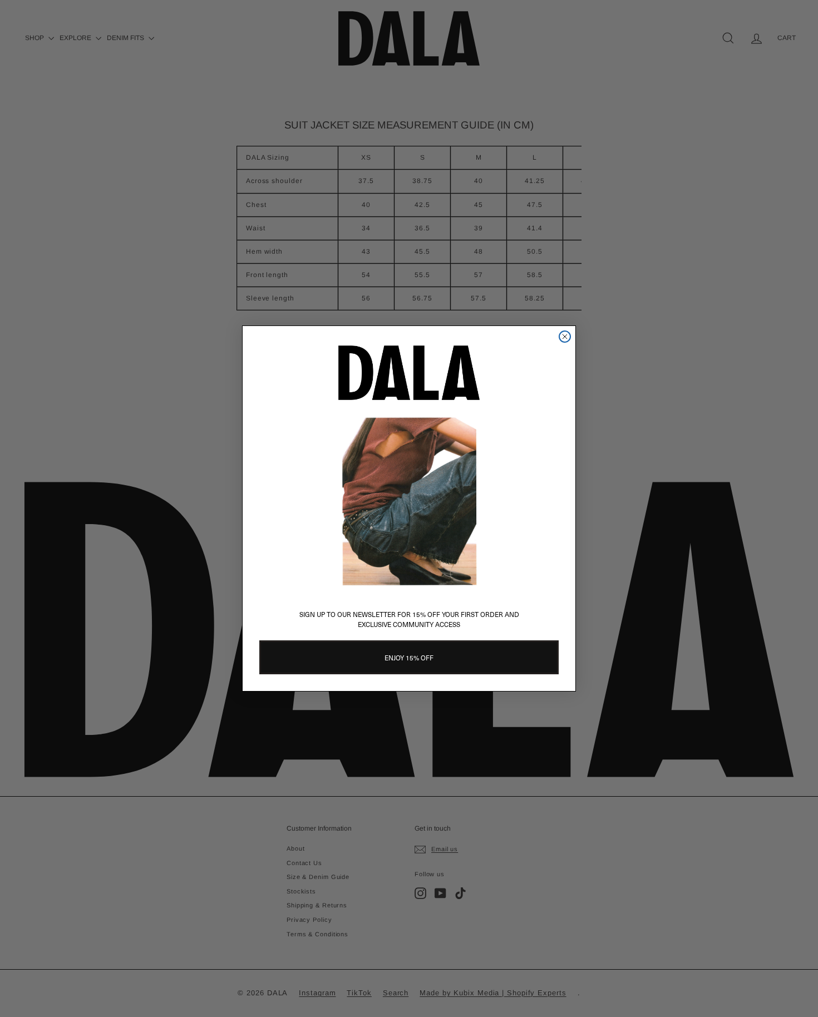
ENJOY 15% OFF (409, 658)
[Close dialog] (564, 336)
